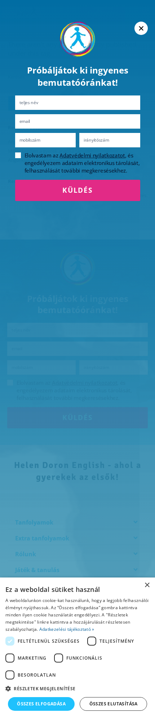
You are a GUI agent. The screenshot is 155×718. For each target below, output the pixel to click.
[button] (77, 688)
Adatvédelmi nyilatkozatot (92, 155)
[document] (77, 359)
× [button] (147, 585)
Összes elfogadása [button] (41, 704)
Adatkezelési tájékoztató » (66, 629)
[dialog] (77, 647)
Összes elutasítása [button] (113, 704)
